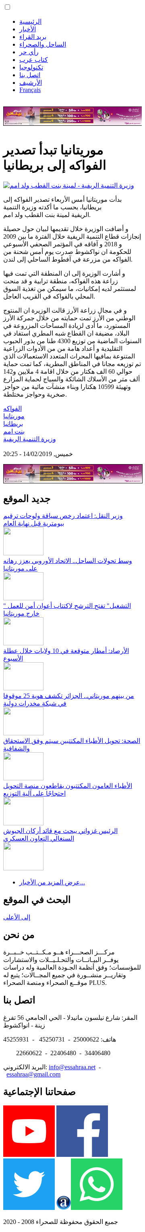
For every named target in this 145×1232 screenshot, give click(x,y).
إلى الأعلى (16, 917)
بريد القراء (32, 36)
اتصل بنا (29, 75)
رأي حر (29, 52)
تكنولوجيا (31, 67)
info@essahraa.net (72, 1067)
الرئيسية (30, 21)
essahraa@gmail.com (33, 1074)
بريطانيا (13, 423)
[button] (7, 7)
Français (30, 89)
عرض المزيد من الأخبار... (52, 882)
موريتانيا (14, 416)
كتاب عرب (33, 59)
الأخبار (27, 29)
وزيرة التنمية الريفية (29, 439)
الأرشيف (30, 82)
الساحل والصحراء (42, 44)
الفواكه (12, 408)
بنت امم (14, 431)
